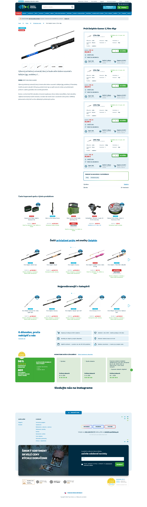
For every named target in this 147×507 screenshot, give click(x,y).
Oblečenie (88, 13)
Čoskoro (124, 13)
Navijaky (41, 13)
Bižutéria (69, 13)
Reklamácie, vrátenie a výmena (43, 427)
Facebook (98, 426)
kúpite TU (67, 18)
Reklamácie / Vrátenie (83, 1)
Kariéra (37, 431)
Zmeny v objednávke (41, 441)
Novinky (24, 13)
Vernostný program (111, 1)
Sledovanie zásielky (41, 429)
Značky (129, 13)
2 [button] (72, 247)
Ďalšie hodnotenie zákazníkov (85, 354)
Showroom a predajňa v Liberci (29, 1)
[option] (25, 67)
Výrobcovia (38, 425)
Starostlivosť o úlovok (98, 13)
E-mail (83, 458)
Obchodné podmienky (41, 438)
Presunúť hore (75, 412)
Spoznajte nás (21, 338)
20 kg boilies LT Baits (35, 18)
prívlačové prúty (66, 240)
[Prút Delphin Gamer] (25, 66)
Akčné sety (30, 13)
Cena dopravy (39, 436)
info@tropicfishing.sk (111, 432)
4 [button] (75, 247)
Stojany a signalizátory (79, 13)
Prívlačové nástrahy (60, 13)
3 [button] (74, 293)
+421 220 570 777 (90, 432)
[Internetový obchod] (27, 7)
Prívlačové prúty (37, 23)
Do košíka (123, 51)
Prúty (36, 13)
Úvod (19, 23)
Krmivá (52, 13)
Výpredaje (18, 13)
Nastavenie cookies (40, 434)
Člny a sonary (108, 13)
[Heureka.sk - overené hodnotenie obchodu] (22, 355)
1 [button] (70, 247)
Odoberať (119, 464)
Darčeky (115, 13)
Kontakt (127, 1)
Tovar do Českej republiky (74, 493)
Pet (120, 13)
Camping (47, 13)
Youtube (110, 426)
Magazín (102, 1)
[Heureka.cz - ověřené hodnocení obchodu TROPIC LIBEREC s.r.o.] (118, 482)
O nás (120, 1)
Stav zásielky (94, 1)
